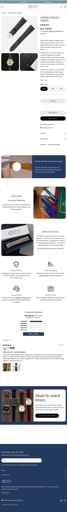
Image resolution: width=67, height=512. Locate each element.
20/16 (61, 89)
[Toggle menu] (2, 6)
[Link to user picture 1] (7, 367)
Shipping (52, 31)
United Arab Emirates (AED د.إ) (13, 500)
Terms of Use (23, 465)
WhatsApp (25, 298)
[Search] (61, 6)
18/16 (44, 89)
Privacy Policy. (33, 465)
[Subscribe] (40, 460)
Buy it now (53, 118)
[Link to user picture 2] (16, 367)
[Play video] (16, 166)
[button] (44, 25)
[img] (7, 345)
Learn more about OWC (47, 416)
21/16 (45, 94)
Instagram (18, 298)
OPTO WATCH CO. (12, 505)
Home (3, 13)
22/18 (54, 94)
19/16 (52, 89)
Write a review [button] (33, 334)
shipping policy (44, 275)
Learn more (5, 492)
